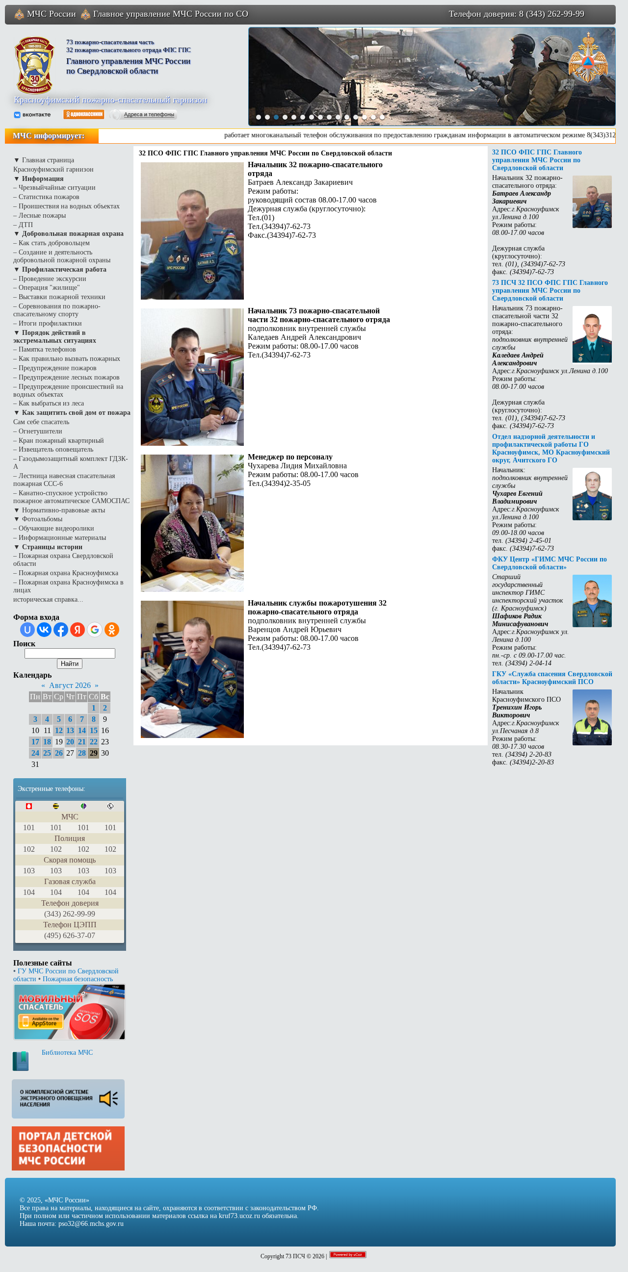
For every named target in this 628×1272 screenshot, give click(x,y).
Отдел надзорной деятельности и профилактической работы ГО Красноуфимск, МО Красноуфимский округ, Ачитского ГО (551, 448)
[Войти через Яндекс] (77, 629)
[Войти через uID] (27, 629)
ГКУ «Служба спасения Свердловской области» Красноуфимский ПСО (552, 678)
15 (94, 730)
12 (59, 730)
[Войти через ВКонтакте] (44, 629)
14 (82, 730)
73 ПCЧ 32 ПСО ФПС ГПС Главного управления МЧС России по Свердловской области (550, 290)
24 (35, 753)
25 (47, 753)
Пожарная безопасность (78, 979)
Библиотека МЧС (67, 1052)
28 (82, 753)
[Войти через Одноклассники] (112, 629)
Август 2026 (70, 685)
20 (70, 742)
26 (59, 753)
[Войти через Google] (95, 629)
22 (94, 742)
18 (47, 742)
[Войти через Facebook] (60, 629)
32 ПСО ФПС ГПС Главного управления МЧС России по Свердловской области (537, 160)
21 (82, 742)
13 (70, 730)
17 (35, 742)
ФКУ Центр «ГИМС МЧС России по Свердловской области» (549, 563)
